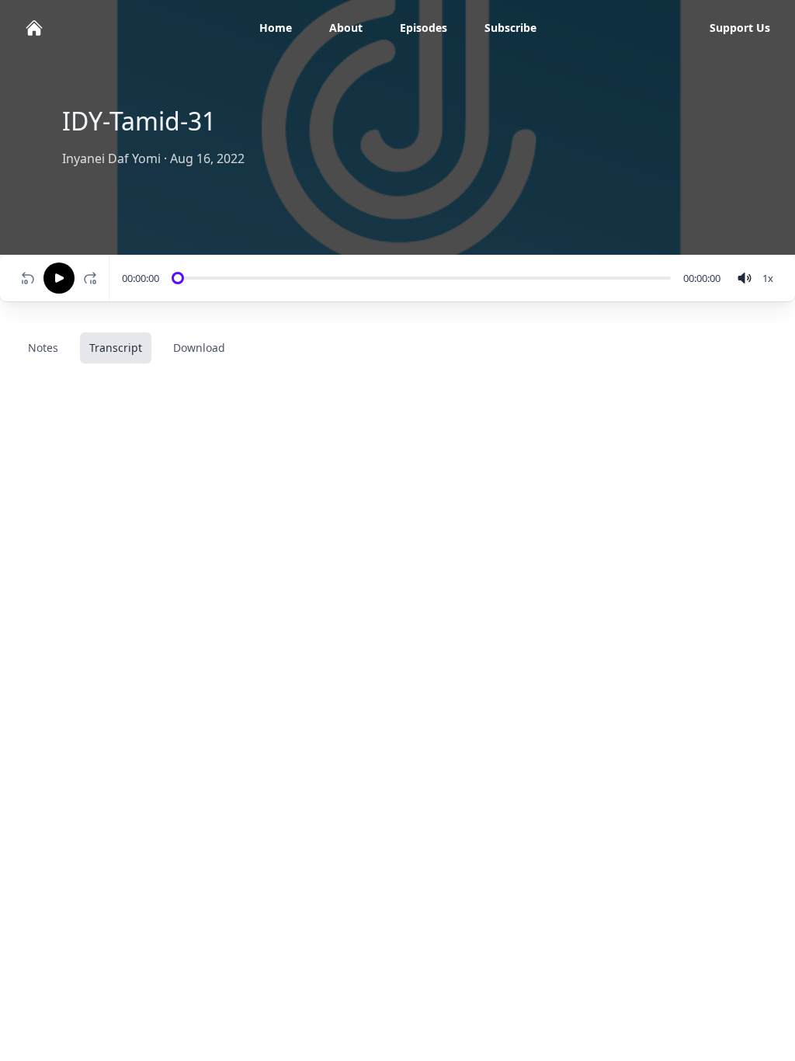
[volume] (744, 278)
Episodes (423, 27)
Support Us (740, 27)
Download (199, 347)
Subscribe (510, 27)
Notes (43, 347)
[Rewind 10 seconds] (28, 278)
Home (275, 27)
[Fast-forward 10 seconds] (93, 278)
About (346, 27)
